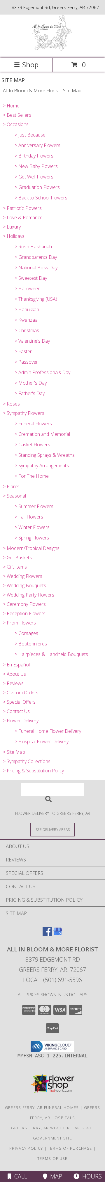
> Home (11, 105)
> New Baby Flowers (36, 166)
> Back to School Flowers (41, 197)
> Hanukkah (27, 309)
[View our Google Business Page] (57, 934)
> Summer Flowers (34, 506)
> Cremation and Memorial (42, 434)
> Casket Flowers (32, 444)
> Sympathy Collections (26, 761)
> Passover (26, 362)
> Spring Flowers (32, 538)
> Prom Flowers (19, 623)
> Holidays (13, 236)
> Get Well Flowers (34, 177)
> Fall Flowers (29, 517)
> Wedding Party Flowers (28, 595)
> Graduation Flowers (37, 187)
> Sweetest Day (31, 278)
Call (19, 1176)
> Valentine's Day (32, 341)
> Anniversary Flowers (37, 145)
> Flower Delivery (20, 720)
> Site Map (14, 752)
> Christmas (27, 330)
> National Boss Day (36, 267)
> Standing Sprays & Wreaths (45, 455)
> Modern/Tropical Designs (31, 548)
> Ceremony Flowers (24, 604)
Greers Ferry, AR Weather (40, 1127)
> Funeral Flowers (33, 423)
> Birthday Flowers (34, 156)
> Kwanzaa (26, 320)
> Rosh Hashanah (33, 246)
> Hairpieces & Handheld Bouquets (51, 654)
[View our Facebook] (47, 934)
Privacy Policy (26, 1148)
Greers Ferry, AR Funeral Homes (42, 1107)
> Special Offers (19, 702)
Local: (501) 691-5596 (52, 980)
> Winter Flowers (32, 527)
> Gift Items (15, 567)
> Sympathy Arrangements (42, 465)
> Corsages (26, 633)
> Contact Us (16, 711)
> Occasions (16, 124)
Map (54, 1176)
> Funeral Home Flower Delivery (48, 731)
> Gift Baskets (17, 557)
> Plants (11, 486)
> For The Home (32, 476)
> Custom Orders (20, 692)
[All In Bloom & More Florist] (52, 49)
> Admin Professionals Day (42, 372)
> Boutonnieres (31, 643)
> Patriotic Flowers (22, 208)
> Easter (23, 351)
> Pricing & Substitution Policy (33, 770)
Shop (30, 64)
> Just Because (30, 135)
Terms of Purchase (70, 1148)
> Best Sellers (17, 115)
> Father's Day (30, 393)
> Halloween (28, 288)
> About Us (14, 674)
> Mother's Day (31, 383)
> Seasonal (14, 496)
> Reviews (13, 683)
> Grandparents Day (36, 257)
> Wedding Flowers (22, 576)
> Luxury (12, 227)
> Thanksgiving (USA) (36, 299)
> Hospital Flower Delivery (42, 741)
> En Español (16, 664)
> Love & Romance (23, 217)
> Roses (11, 404)
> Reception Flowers (24, 613)
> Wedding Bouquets (24, 585)
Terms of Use (52, 1158)
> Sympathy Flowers (23, 413)
